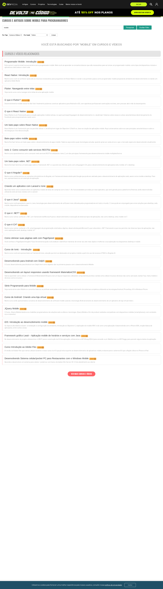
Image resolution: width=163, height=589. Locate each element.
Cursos (33, 4)
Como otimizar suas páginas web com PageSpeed (29, 238)
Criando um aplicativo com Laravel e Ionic (25, 186)
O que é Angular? (13, 172)
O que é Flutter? (13, 100)
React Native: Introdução (17, 75)
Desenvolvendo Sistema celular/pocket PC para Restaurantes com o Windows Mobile (47, 358)
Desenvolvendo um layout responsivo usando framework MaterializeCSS (40, 272)
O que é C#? (11, 224)
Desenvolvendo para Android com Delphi (24, 261)
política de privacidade (113, 585)
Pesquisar (130, 27)
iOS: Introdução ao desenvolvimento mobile (26, 322)
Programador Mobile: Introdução (20, 61)
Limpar (53, 35)
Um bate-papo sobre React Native (21, 125)
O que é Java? (12, 199)
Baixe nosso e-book (74, 4)
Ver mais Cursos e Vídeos (81, 374)
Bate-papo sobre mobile (16, 138)
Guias (61, 4)
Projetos (41, 4)
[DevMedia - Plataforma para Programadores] (11, 4)
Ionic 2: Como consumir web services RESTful (27, 150)
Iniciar (138, 4)
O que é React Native (15, 111)
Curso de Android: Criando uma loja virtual (25, 297)
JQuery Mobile (12, 308)
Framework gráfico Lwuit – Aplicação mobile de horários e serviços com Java (42, 335)
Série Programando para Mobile (20, 285)
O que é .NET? (12, 213)
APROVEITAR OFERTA (142, 12)
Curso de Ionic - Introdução (18, 249)
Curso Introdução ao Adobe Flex (20, 347)
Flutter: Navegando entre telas (19, 88)
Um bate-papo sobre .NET (17, 161)
